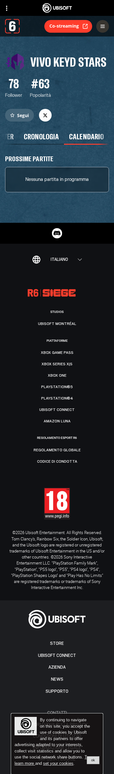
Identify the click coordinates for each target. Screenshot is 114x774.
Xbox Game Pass (57, 352)
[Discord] (57, 233)
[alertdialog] (57, 744)
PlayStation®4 (57, 398)
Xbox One (57, 375)
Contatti (57, 713)
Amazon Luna (57, 421)
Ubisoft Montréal (57, 323)
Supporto (57, 691)
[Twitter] (45, 115)
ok (93, 760)
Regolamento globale (57, 450)
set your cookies (58, 763)
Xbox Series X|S (57, 364)
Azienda (57, 667)
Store (57, 643)
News (57, 679)
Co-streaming (64, 26)
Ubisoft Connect (57, 655)
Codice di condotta (57, 461)
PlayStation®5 (57, 387)
